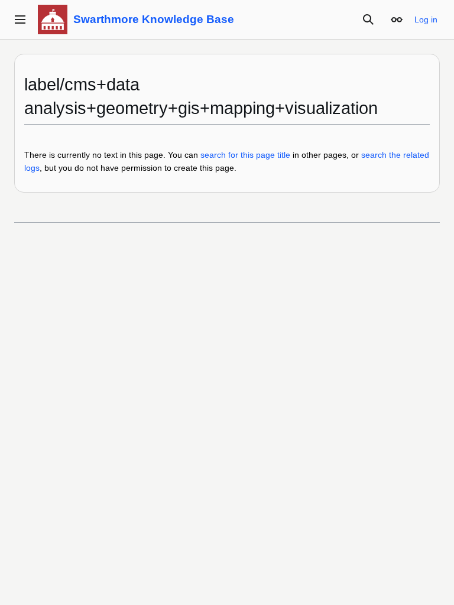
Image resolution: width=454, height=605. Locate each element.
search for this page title (245, 155)
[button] (20, 19)
